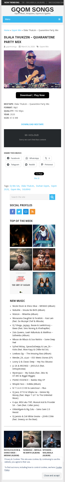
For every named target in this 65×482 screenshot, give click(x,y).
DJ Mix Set (14, 186)
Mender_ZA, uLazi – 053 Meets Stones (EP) (32, 357)
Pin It (36, 178)
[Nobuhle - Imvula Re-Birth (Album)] (21, 259)
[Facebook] (12, 211)
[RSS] (32, 211)
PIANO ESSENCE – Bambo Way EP (28, 380)
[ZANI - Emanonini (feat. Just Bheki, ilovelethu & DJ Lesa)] (21, 236)
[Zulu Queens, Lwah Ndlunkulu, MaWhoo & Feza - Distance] (44, 259)
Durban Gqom (42, 186)
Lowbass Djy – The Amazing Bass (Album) (31, 353)
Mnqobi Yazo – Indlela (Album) (26, 384)
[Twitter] (19, 211)
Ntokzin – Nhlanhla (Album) (25, 3)
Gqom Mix (16, 30)
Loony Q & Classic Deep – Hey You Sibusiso (32, 362)
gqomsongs (11, 46)
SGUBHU (26, 189)
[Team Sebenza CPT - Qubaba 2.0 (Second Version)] (21, 283)
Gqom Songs (32, 9)
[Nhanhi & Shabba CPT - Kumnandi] (44, 236)
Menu (7, 19)
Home (6, 30)
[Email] (26, 211)
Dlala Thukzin (27, 186)
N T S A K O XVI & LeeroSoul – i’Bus (29, 388)
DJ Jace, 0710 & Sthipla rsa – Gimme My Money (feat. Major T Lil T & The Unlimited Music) (32, 395)
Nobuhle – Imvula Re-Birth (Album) (28, 310)
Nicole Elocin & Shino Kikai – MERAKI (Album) (33, 306)
